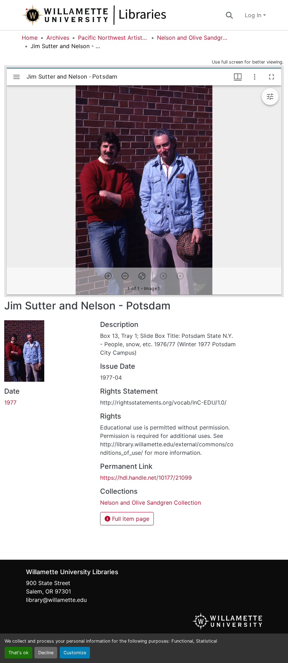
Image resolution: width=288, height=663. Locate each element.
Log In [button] (254, 15)
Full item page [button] (129, 518)
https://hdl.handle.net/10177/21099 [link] (146, 477)
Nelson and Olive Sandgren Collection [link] (192, 37)
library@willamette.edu (56, 599)
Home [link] (30, 37)
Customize (75, 652)
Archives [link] (57, 37)
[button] (117, 15)
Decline (45, 652)
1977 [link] (10, 402)
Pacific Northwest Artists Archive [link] (113, 37)
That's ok (18, 652)
